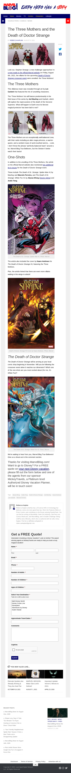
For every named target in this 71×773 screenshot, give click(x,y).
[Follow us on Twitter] (66, 768)
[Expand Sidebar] (3, 21)
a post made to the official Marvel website (24, 73)
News (12, 16)
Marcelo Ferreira (21, 497)
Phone (14, 565)
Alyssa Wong (16, 495)
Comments (15, 626)
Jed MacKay (47, 495)
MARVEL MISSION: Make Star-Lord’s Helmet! (33, 683)
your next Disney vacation (34, 468)
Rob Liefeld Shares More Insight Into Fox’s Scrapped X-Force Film (13, 750)
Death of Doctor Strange (36, 495)
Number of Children (19, 580)
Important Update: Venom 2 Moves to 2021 (52, 683)
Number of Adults (18, 572)
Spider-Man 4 (52, 721)
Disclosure (14, 761)
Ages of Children (18, 587)
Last (37, 553)
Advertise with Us (54, 761)
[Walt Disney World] (35, 601)
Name (14, 547)
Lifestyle (48, 16)
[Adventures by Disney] (35, 608)
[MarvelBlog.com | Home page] (10, 6)
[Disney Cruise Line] (35, 603)
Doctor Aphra (45, 178)
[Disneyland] (35, 605)
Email (14, 557)
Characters (39, 16)
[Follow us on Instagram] (63, 768)
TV (25, 16)
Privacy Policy (40, 761)
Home (5, 16)
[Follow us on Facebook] (60, 768)
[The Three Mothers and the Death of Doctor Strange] (31, 54)
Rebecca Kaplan (16, 40)
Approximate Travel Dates (21, 618)
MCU (49, 719)
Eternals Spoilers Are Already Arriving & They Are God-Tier (15, 683)
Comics (30, 16)
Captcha (14, 645)
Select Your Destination (20, 595)
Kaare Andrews (57, 495)
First (12, 553)
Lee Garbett (11, 497)
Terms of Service (27, 761)
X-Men (60, 721)
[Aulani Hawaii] (35, 610)
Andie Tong (24, 495)
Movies (18, 16)
